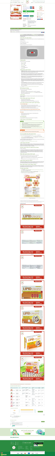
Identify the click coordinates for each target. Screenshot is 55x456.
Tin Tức (19, 2)
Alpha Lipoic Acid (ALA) (30, 20)
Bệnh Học (17, 2)
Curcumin (34, 20)
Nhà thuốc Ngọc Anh (29, 454)
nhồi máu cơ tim (32, 92)
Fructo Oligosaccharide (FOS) (33, 399)
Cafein (32, 398)
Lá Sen (23, 64)
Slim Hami (14, 393)
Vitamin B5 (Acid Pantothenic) (31, 21)
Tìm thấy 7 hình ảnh (23, 203)
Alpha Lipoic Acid (23, 65)
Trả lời (12, 426)
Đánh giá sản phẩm (40, 411)
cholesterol (33, 34)
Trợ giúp (22, 2)
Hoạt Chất (39, 2)
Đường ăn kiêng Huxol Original (14, 403)
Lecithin (34, 137)
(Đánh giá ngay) (31, 17)
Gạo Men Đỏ (31, 136)
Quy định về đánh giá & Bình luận (21, 448)
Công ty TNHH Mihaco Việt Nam (23, 393)
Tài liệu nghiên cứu (31, 447)
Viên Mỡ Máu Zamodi (14, 396)
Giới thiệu (14, 2)
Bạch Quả (42, 137)
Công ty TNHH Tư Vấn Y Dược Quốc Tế (32, 25)
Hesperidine (33, 400)
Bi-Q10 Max (22, 137)
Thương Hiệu (36, 2)
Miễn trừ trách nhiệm (20, 447)
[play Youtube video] (32, 52)
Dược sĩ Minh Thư (13, 31)
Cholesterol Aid (22, 136)
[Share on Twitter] (42, 32)
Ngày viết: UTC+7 (14, 30)
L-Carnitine (33, 392)
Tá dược (44, 2)
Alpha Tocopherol (39, 137)
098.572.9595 (27, 442)
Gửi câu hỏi (43, 421)
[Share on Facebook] (41, 32)
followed (17, 444)
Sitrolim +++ (14, 399)
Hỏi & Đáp (15, 28)
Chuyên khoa (26, 448)
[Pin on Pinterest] (43, 32)
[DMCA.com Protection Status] (40, 445)
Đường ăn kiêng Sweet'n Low (14, 405)
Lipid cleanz (21, 34)
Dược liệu (41, 2)
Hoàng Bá (23, 62)
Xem (31, 8)
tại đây (34, 172)
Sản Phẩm (32, 2)
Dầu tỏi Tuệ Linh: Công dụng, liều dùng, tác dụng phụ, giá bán (31, 86)
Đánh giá (18, 28)
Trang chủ (12, 2)
